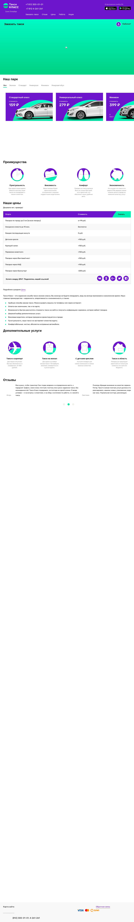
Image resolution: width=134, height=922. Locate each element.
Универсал (33, 85)
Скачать (124, 214)
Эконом (12, 85)
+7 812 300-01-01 (34, 4)
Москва (11, 14)
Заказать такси (32, 14)
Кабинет (126, 24)
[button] (64, 404)
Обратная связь (103, 907)
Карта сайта (8, 907)
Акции (71, 14)
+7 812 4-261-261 (34, 8)
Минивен (45, 85)
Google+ (112, 278)
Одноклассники (106, 278)
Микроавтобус (58, 85)
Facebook (126, 278)
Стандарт (23, 85)
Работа (62, 14)
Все (5, 85)
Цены (53, 14)
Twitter (119, 278)
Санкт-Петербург (11, 11)
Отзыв (44, 14)
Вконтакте (99, 278)
